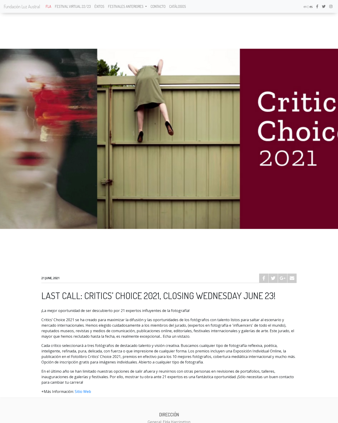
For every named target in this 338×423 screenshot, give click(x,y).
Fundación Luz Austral (22, 6)
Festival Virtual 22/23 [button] (73, 6)
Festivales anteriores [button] (126, 6)
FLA (48, 6)
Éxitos (99, 6)
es (310, 6)
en (305, 6)
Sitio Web (83, 391)
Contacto (158, 6)
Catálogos (177, 6)
